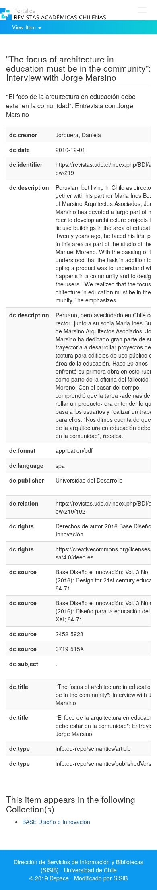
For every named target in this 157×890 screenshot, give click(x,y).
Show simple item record (37, 46)
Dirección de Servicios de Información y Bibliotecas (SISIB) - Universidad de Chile (78, 866)
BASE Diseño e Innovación (56, 822)
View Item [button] (24, 27)
